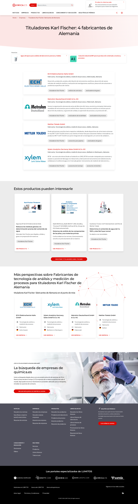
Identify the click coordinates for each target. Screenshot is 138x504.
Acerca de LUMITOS (37, 487)
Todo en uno (36, 455)
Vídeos (16, 451)
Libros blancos (37, 452)
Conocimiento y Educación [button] (66, 13)
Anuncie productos (57, 421)
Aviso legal (17, 493)
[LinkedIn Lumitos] (123, 493)
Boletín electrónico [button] (87, 13)
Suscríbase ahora (107, 423)
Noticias (35, 446)
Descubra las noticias (20, 412)
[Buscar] (72, 5)
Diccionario (17, 448)
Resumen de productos (58, 424)
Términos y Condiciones (31, 493)
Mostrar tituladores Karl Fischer (68, 259)
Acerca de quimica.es (53, 487)
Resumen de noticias (20, 420)
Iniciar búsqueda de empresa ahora (31, 391)
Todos (32, 5)
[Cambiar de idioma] (122, 13)
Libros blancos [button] (48, 13)
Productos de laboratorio (59, 415)
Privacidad (46, 493)
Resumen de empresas (40, 423)
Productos (36, 449)
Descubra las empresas (40, 412)
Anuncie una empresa (39, 420)
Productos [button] (35, 13)
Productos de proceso (58, 418)
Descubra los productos (58, 412)
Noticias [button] (16, 13)
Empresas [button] (25, 13)
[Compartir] (116, 13)
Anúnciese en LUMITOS (21, 487)
